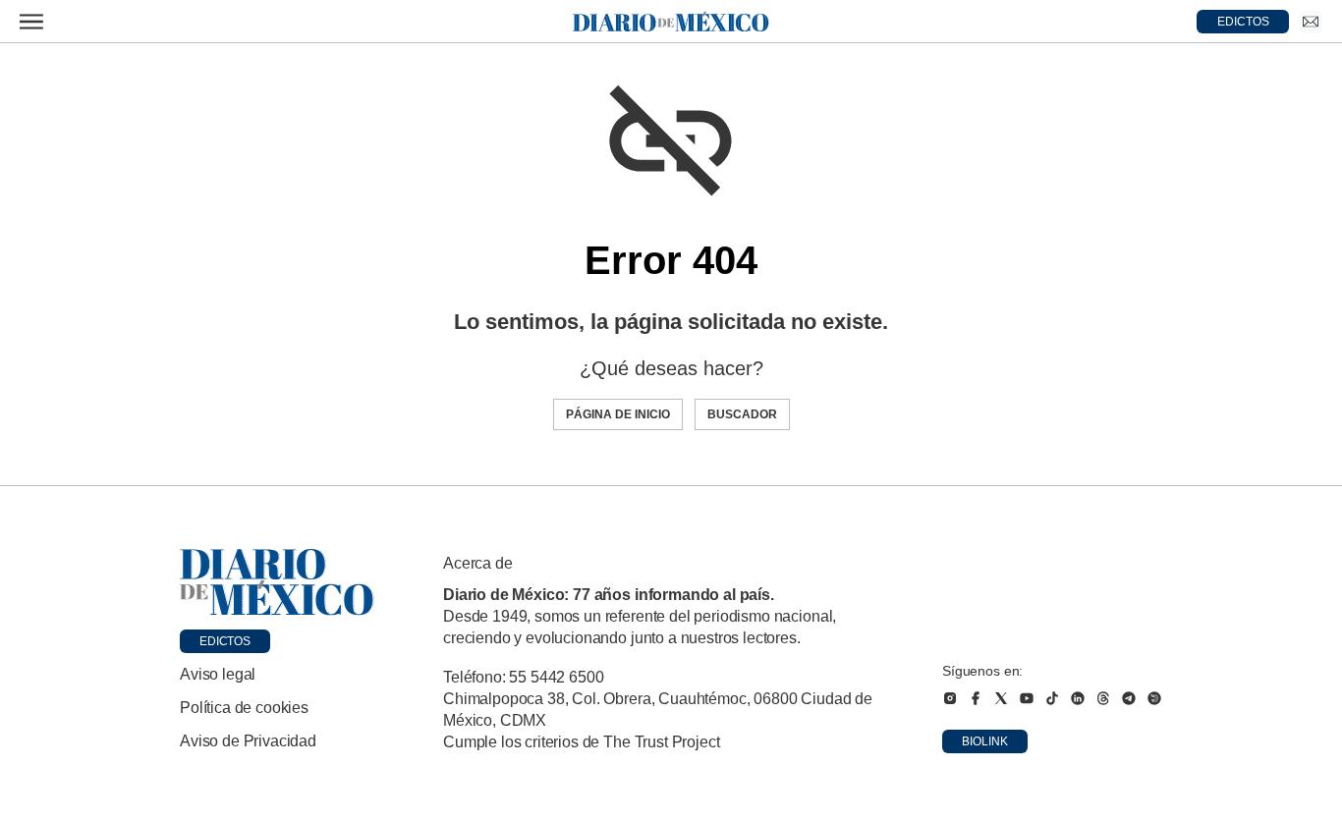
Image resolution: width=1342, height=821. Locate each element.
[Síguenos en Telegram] (1129, 698)
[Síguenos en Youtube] (1026, 698)
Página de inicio (618, 414)
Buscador (742, 414)
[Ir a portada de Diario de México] (277, 582)
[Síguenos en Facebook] (975, 698)
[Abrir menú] (31, 21)
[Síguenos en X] (1001, 698)
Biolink (985, 741)
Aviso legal (217, 674)
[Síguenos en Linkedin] (1078, 698)
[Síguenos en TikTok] (1052, 698)
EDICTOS (1243, 21)
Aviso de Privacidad (248, 741)
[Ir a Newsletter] (1310, 21)
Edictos (225, 641)
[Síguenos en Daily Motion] (1154, 698)
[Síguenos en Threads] (1103, 698)
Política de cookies (244, 707)
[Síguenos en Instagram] (950, 698)
